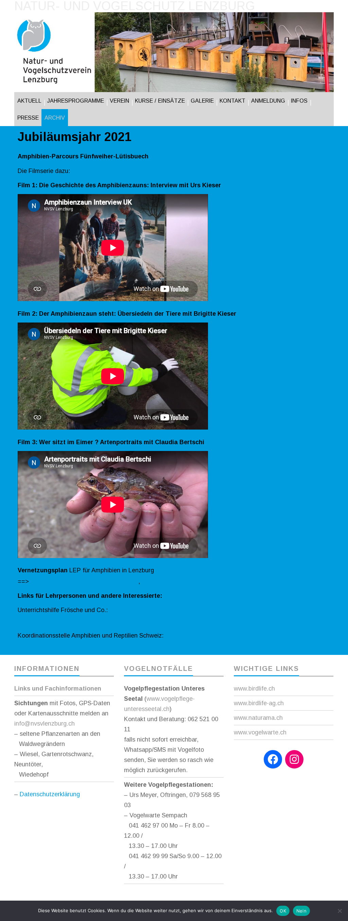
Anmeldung (268, 101)
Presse (28, 118)
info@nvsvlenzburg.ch (44, 723)
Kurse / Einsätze (160, 101)
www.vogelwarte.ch (260, 732)
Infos (299, 101)
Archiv (55, 118)
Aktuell (29, 101)
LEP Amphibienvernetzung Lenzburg (83, 581)
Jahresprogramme (75, 101)
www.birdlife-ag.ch (259, 703)
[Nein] (339, 910)
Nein (301, 911)
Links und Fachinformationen (57, 688)
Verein (119, 101)
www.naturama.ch (258, 717)
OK (283, 911)
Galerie (202, 101)
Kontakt (232, 101)
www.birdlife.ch (254, 688)
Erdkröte (154, 581)
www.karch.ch (185, 635)
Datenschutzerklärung (50, 794)
